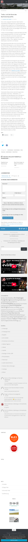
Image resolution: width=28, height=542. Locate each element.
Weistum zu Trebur (16, 70)
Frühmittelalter (10, 150)
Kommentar (5, 183)
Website (4, 197)
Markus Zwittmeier (7, 19)
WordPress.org (5, 493)
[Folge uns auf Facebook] (19, 229)
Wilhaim (4, 372)
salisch (11, 317)
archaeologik (5, 328)
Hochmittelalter (16, 150)
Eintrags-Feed (5, 487)
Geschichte (3, 10)
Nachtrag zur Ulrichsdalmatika (20, 403)
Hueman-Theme (21, 535)
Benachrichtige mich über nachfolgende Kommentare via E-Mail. (13, 209)
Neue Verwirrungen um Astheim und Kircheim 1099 (19, 164)
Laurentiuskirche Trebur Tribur (13, 309)
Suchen (2, 246)
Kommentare (6, 175)
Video (24, 319)
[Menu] (26, 1)
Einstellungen (14, 540)
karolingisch (5, 307)
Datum (16, 301)
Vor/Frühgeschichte (7, 320)
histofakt (4, 350)
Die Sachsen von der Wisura (8, 341)
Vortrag (15, 320)
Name (3, 193)
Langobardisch (21, 307)
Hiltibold (4, 347)
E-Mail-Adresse (18, 193)
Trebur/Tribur (17, 318)
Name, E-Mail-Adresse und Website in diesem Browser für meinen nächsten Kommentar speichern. (13, 203)
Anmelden (4, 484)
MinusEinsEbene (5, 356)
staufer (25, 316)
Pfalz (21, 150)
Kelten (12, 307)
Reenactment (5, 315)
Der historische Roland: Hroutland (16, 387)
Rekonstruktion (15, 315)
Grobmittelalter (23, 303)
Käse (17, 307)
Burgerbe (4, 334)
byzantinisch (6, 301)
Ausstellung (14, 300)
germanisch (17, 303)
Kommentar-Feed (6, 490)
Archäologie (18, 298)
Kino (15, 307)
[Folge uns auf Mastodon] (22, 229)
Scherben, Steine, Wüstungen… (8, 366)
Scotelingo (4, 369)
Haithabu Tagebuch (6, 344)
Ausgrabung (5, 300)
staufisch (3, 319)
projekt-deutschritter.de (7, 362)
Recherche (16, 313)
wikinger (19, 320)
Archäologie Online (6, 331)
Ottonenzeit (4, 359)
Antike (3, 298)
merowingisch (10, 311)
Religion (23, 315)
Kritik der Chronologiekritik (14, 394)
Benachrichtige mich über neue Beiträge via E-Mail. (12, 214)
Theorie (9, 319)
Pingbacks (16, 175)
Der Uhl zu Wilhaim (8, 410)
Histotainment (5, 305)
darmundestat (5, 338)
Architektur (10, 298)
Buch (24, 300)
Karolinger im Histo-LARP (7, 353)
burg (2, 301)
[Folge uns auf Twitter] (24, 229)
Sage (8, 317)
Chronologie (12, 301)
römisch (4, 317)
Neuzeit (21, 311)
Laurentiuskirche (4, 309)
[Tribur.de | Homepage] (2, 2)
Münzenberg (17, 311)
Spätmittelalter (19, 317)
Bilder (21, 300)
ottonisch (4, 313)
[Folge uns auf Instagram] (26, 229)
